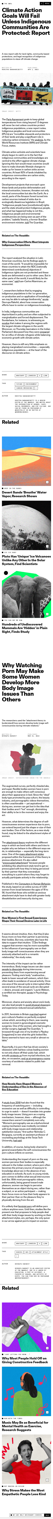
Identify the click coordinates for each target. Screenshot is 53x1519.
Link (45, 376)
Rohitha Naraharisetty (12, 69)
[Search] (41, 3)
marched (34, 1014)
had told (22, 1028)
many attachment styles (31, 854)
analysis (39, 139)
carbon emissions (24, 388)
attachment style (40, 1252)
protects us (16, 1055)
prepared (44, 332)
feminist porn (25, 1206)
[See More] (36, 388)
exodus (5, 323)
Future (19, 384)
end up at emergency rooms (35, 1058)
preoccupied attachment (15, 862)
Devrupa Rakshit (9, 736)
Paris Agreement (15, 119)
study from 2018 (12, 1102)
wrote (45, 299)
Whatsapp (20, 376)
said (17, 281)
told (27, 222)
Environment (31, 384)
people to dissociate (12, 969)
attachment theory (15, 842)
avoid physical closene (36, 1005)
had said (17, 1140)
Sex (26, 1252)
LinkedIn (32, 376)
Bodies (19, 1252)
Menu (47, 3)
